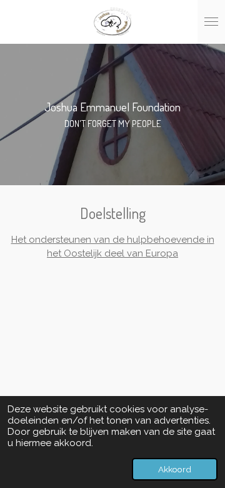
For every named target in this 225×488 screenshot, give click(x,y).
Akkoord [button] (174, 469)
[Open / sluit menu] (211, 22)
